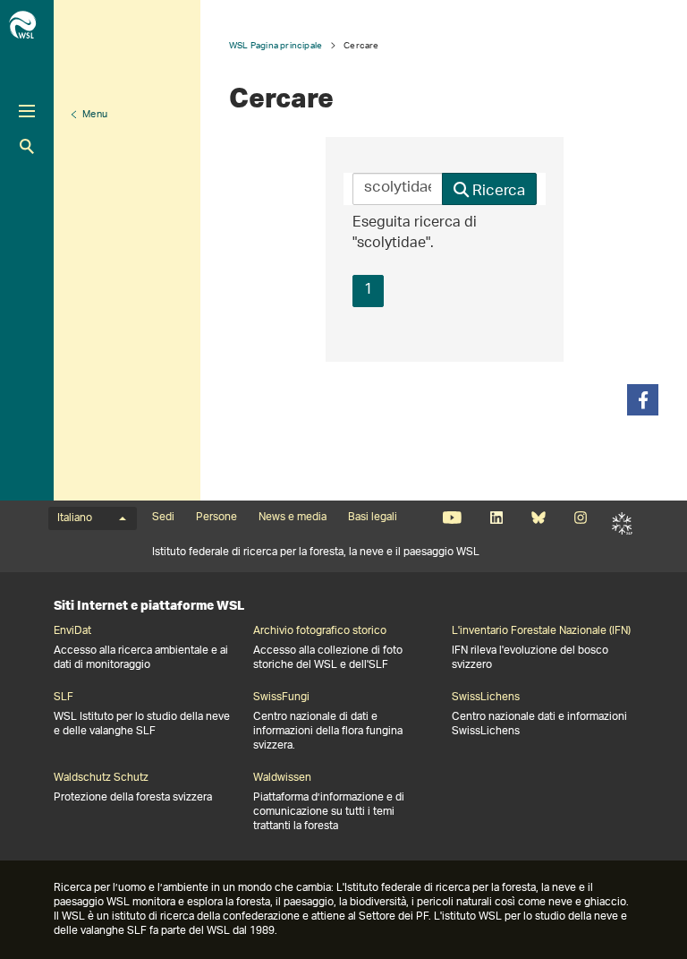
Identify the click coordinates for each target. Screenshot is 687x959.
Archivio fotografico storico (319, 631)
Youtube (452, 517)
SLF (622, 523)
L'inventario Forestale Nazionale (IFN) (541, 631)
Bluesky (538, 517)
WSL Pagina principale (275, 45)
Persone (216, 517)
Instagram (580, 517)
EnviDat (72, 631)
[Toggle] (27, 111)
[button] (642, 399)
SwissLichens (486, 697)
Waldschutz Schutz (101, 778)
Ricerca (27, 146)
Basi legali (372, 517)
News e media (293, 517)
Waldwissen (282, 778)
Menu (94, 114)
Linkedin (496, 517)
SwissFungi (281, 697)
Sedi (163, 517)
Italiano (74, 518)
